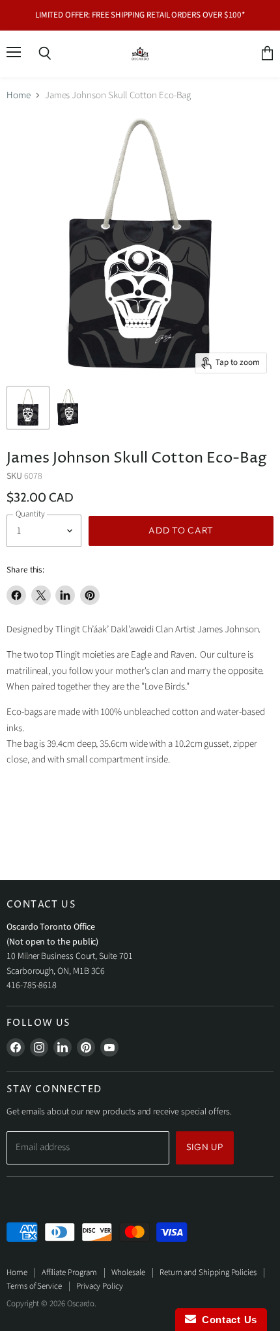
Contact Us (226, 1319)
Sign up (204, 1147)
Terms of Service (34, 1286)
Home (19, 95)
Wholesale (128, 1272)
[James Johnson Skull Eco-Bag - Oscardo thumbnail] (28, 408)
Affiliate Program (69, 1272)
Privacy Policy (99, 1286)
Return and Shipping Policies (208, 1272)
